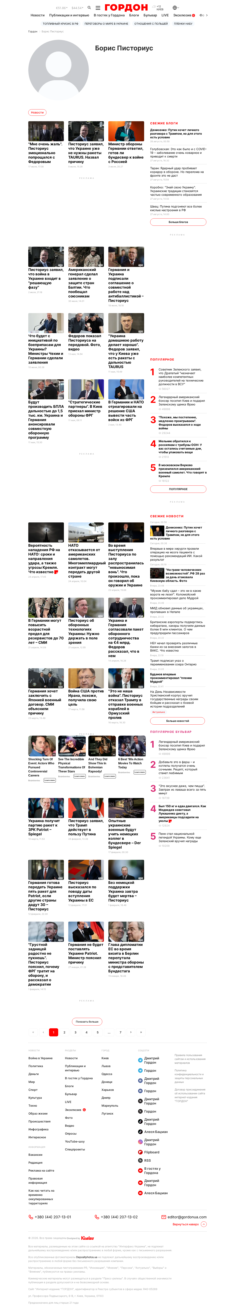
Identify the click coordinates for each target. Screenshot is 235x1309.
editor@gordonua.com (187, 1217)
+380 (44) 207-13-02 (119, 1217)
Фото (69, 1118)
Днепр (106, 1097)
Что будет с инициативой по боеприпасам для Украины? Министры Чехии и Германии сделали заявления (45, 349)
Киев (105, 1058)
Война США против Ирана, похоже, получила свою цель (86, 698)
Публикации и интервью (69, 15)
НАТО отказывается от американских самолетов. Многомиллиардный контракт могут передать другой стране (87, 561)
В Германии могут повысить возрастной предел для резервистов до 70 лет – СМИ (46, 631)
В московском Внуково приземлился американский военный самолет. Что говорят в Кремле (183, 470)
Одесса (107, 1074)
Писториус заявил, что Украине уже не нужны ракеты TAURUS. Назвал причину (86, 153)
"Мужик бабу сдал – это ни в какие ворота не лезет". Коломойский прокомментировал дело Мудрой (175, 594)
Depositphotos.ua (86, 1257)
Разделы (70, 1050)
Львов (106, 1066)
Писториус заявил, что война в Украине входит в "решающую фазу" (46, 278)
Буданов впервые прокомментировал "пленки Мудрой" (171, 677)
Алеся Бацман (156, 1132)
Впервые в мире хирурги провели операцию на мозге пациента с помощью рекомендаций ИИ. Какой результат (176, 554)
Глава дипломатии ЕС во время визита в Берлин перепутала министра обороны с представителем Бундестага (126, 957)
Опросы (71, 1133)
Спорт (33, 1090)
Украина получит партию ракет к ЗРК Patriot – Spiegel (44, 827)
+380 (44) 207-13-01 (53, 1217)
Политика (35, 1066)
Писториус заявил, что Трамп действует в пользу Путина (86, 827)
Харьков (108, 1090)
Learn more (50, 780)
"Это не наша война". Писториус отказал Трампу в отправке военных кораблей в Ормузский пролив (125, 704)
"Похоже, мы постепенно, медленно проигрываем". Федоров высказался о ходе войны (180, 422)
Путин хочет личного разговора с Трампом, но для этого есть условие (176, 133)
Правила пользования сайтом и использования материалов (190, 1058)
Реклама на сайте (41, 1170)
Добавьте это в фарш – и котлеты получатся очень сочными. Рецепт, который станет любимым (178, 767)
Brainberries (34, 780)
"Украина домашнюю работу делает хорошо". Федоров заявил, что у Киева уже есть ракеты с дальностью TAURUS (126, 351)
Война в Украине (40, 1058)
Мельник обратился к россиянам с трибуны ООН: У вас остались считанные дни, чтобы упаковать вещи (180, 446)
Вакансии (35, 1155)
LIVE (165, 15)
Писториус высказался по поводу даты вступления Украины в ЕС (82, 891)
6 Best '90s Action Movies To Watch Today (130, 763)
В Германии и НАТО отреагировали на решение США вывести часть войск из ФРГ (126, 411)
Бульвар (150, 15)
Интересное (37, 1137)
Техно (32, 1105)
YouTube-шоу (75, 1141)
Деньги (33, 1074)
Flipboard (151, 1152)
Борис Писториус (53, 31)
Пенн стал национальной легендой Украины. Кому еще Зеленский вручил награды (180, 837)
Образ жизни (38, 1113)
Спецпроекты (75, 1149)
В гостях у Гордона (109, 15)
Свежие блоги (164, 123)
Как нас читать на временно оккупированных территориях (41, 1197)
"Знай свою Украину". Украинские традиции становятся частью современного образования (176, 190)
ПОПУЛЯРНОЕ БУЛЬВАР (171, 732)
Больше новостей (177, 720)
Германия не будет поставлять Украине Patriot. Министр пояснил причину (85, 953)
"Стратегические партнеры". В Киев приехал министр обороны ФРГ (85, 409)
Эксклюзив (182, 15)
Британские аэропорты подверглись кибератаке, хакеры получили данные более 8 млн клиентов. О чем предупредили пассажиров (177, 627)
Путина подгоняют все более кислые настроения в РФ (176, 208)
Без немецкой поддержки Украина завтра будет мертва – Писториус (123, 891)
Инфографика (38, 1129)
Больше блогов (178, 222)
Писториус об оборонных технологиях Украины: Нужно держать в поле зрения (83, 631)
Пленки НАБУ (183, 23)
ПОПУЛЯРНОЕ (162, 359)
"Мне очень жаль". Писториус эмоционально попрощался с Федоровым (45, 153)
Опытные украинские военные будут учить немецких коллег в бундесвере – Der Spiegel (124, 834)
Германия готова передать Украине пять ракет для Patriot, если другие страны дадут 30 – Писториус (45, 895)
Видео (69, 1125)
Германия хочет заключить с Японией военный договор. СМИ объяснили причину (44, 702)
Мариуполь (110, 1105)
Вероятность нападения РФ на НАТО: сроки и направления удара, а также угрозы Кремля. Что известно (44, 558)
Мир (31, 1082)
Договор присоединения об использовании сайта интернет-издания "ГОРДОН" (190, 1095)
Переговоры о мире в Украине (106, 23)
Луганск (107, 1113)
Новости (38, 15)
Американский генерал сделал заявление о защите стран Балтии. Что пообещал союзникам (83, 282)
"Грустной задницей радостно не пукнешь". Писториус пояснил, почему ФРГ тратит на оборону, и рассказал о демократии (43, 964)
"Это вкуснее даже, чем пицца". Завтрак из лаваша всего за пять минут (182, 789)
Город (105, 1050)
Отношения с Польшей (151, 23)
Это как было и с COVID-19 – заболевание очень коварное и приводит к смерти (178, 152)
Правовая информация (37, 1180)
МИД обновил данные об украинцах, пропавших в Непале (177, 610)
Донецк (107, 1082)
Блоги (134, 15)
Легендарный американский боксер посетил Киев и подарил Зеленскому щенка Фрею (182, 400)
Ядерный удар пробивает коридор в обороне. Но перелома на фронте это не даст (177, 171)
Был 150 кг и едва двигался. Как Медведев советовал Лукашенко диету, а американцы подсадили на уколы (182, 813)
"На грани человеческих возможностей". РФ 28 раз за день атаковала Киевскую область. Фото (177, 575)
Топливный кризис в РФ (60, 23)
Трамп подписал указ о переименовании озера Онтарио (174, 662)
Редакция (35, 1162)
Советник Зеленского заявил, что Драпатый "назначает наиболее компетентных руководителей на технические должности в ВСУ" (181, 377)
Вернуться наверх (186, 1224)
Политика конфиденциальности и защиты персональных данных (189, 1076)
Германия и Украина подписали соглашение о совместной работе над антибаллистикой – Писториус (126, 285)
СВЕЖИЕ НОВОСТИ (167, 516)
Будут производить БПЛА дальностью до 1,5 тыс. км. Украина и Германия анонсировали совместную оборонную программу (46, 420)
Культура (35, 1097)
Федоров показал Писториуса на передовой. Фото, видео (84, 342)
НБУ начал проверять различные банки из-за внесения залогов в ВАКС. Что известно (174, 646)
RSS (147, 1160)
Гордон (32, 31)
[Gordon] (126, 8)
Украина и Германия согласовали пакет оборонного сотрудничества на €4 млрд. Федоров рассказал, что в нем (126, 638)
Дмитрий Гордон (151, 1060)
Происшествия (39, 1121)
